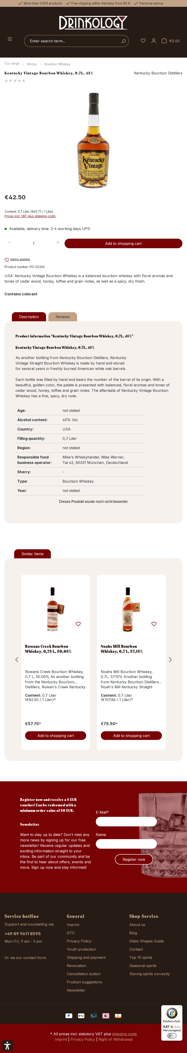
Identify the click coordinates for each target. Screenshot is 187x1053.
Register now (134, 859)
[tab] (29, 316)
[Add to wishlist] (78, 624)
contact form (34, 957)
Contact (136, 949)
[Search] (123, 41)
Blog (133, 933)
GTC (71, 933)
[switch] (172, 1035)
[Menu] (10, 39)
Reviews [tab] (63, 316)
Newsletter (76, 990)
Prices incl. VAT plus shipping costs (30, 216)
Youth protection (81, 949)
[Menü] (179, 1008)
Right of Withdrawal (115, 1039)
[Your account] (153, 41)
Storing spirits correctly (149, 974)
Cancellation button (84, 974)
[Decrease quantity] (9, 243)
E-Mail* (102, 812)
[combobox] (71, 41)
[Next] (170, 659)
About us (137, 924)
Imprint (73, 924)
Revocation (76, 965)
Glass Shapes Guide (146, 941)
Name (101, 834)
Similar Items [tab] (32, 554)
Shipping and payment (86, 957)
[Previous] (16, 659)
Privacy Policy (79, 941)
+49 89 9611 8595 (23, 933)
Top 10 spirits (140, 957)
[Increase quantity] (58, 243)
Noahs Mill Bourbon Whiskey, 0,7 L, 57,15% (122, 649)
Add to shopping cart (123, 243)
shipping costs (124, 1034)
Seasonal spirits (142, 965)
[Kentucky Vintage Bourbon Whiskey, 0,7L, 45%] (93, 140)
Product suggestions (84, 982)
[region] (93, 140)
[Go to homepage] (93, 22)
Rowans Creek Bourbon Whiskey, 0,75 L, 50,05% (48, 649)
